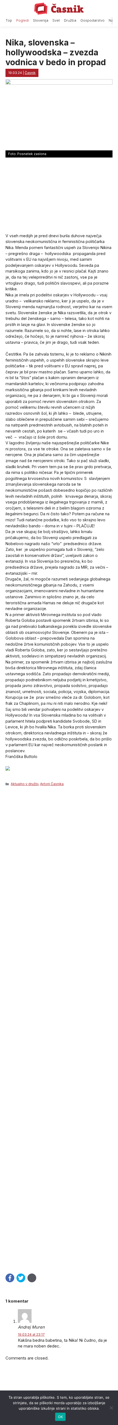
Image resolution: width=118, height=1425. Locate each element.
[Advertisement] (59, 1028)
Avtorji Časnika (52, 784)
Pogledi (22, 20)
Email (31, 1278)
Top (8, 20)
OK (60, 1417)
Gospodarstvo (92, 20)
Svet (56, 20)
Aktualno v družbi (24, 784)
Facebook (9, 1278)
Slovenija (40, 20)
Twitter (20, 1278)
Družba (70, 20)
